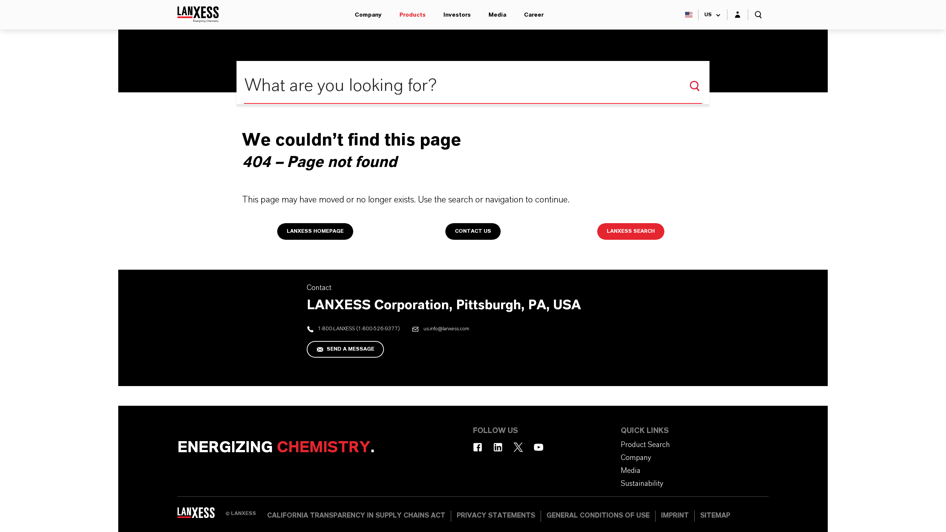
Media (497, 15)
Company (368, 15)
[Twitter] (518, 447)
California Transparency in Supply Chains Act (356, 515)
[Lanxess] (201, 515)
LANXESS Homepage (315, 231)
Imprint (675, 515)
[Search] (694, 86)
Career (534, 15)
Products (412, 15)
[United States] (688, 15)
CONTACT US (473, 231)
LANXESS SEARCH (631, 231)
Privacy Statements (496, 515)
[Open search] (758, 15)
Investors (457, 15)
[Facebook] (477, 447)
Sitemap (715, 515)
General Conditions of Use (598, 515)
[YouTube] (538, 447)
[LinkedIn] (498, 447)
